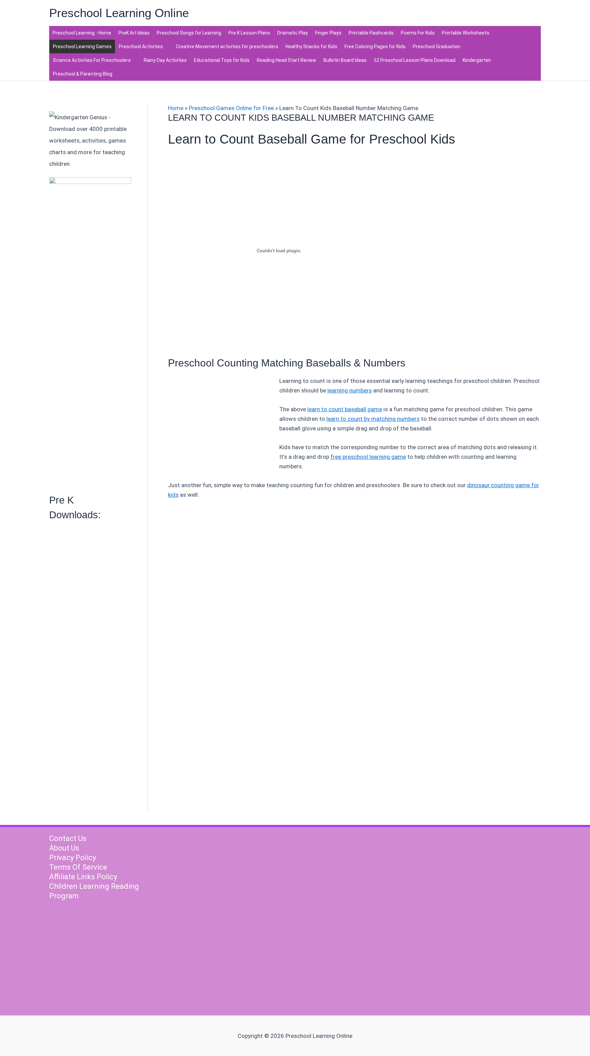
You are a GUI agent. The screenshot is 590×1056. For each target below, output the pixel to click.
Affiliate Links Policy (83, 876)
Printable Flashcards (371, 33)
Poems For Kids (418, 33)
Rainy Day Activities (165, 60)
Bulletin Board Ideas (345, 60)
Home (175, 108)
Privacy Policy (72, 857)
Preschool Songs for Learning (189, 33)
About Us (64, 848)
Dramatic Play (292, 33)
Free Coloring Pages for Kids (375, 46)
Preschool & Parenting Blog (82, 74)
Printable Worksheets (465, 33)
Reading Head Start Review (286, 60)
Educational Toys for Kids (222, 60)
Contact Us (67, 838)
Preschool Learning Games (82, 46)
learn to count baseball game (344, 409)
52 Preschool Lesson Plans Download (414, 60)
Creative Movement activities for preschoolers (227, 46)
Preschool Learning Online (119, 12)
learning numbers (349, 390)
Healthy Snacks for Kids (311, 46)
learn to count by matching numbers (373, 418)
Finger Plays (328, 33)
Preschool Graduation (436, 46)
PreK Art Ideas (134, 33)
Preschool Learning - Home (82, 33)
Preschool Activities (141, 46)
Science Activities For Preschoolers (92, 60)
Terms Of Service (78, 867)
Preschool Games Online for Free (231, 108)
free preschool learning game (368, 456)
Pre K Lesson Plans (249, 33)
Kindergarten (477, 60)
